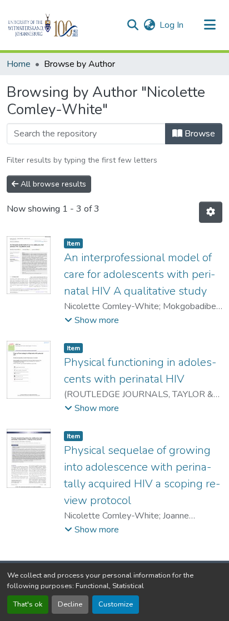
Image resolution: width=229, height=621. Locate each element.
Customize (115, 604)
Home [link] (19, 64)
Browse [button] (198, 134)
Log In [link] (171, 25)
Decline (70, 604)
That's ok (27, 604)
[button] (62, 25)
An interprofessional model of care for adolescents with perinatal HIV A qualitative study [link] (139, 274)
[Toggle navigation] (210, 25)
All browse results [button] (52, 184)
